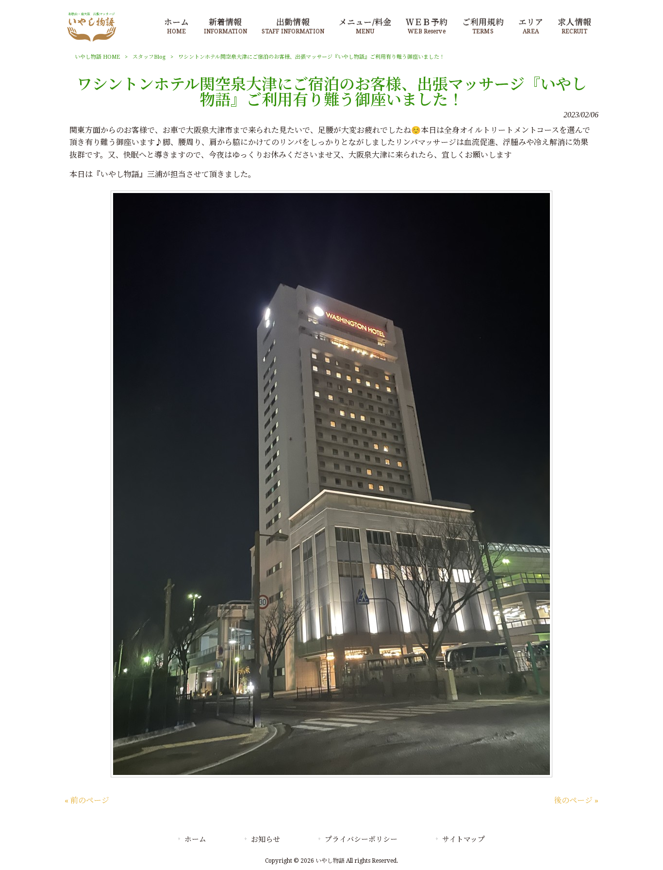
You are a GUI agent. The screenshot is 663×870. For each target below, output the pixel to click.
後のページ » (576, 800)
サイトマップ (463, 839)
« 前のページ (87, 800)
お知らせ (265, 839)
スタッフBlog (149, 57)
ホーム (195, 839)
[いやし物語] (91, 41)
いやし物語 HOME (97, 57)
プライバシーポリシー (361, 839)
